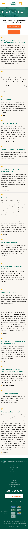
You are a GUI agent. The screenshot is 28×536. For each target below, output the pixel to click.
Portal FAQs (14, 486)
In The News (14, 476)
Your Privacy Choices (13, 484)
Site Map (14, 480)
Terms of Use (14, 474)
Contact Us (14, 478)
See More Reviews (14, 26)
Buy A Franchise (14, 472)
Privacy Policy (14, 482)
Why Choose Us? (14, 467)
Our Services (14, 465)
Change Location (15, 496)
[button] (3, 3)
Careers (14, 470)
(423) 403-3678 (14, 491)
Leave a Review (14, 32)
